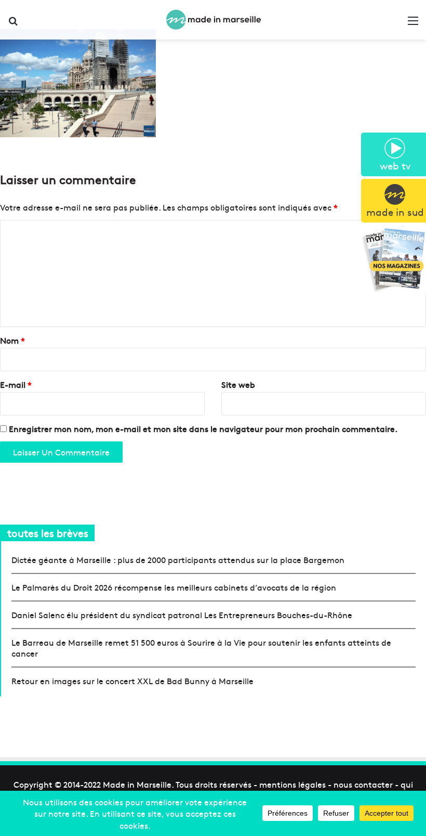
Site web (238, 384)
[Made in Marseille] (213, 19)
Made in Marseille (137, 784)
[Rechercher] (13, 23)
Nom (12, 340)
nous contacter (363, 784)
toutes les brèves (47, 533)
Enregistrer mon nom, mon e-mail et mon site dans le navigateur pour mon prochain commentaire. (203, 428)
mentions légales (292, 784)
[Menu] (413, 23)
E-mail (16, 384)
